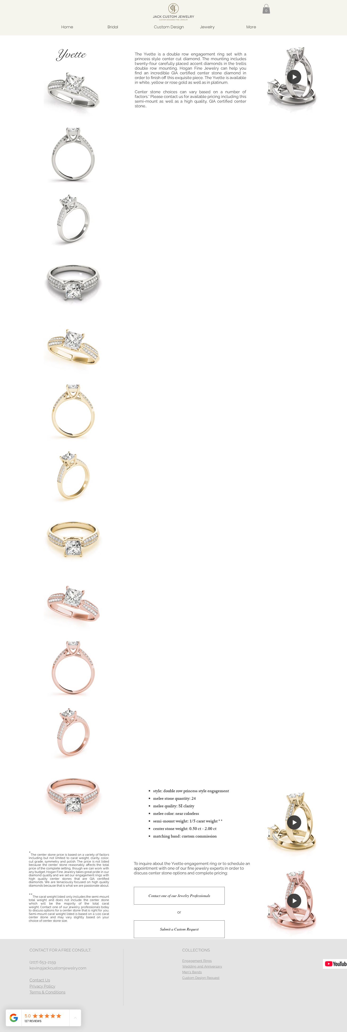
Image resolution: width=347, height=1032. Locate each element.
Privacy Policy (42, 986)
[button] (266, 9)
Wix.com (199, 1025)
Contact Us (40, 980)
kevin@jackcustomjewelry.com (58, 968)
